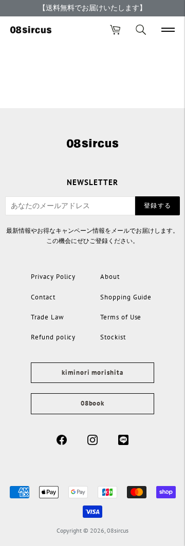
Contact (43, 297)
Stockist (113, 337)
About (110, 276)
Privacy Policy (53, 276)
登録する (157, 205)
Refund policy (53, 337)
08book (92, 403)
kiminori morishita (92, 372)
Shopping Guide (126, 297)
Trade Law (47, 317)
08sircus (117, 530)
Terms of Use (120, 317)
